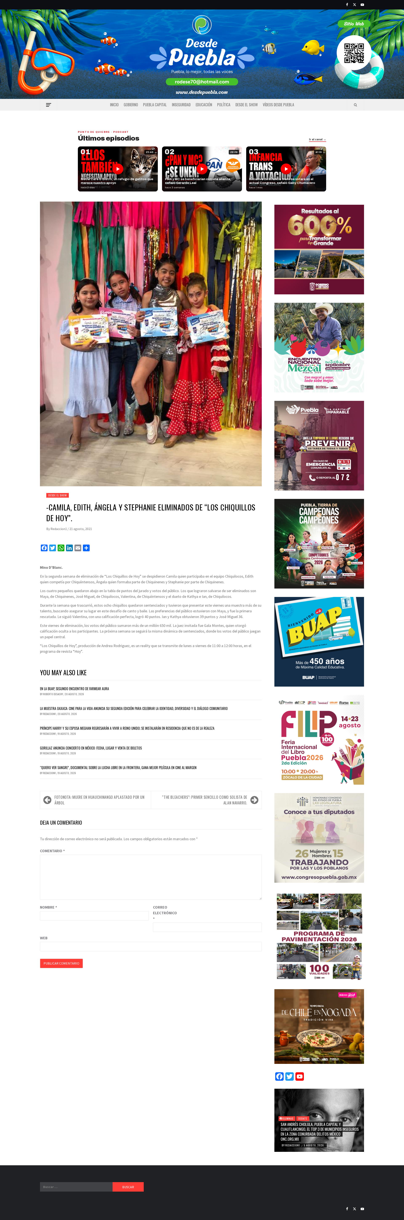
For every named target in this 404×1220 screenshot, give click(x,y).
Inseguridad (181, 104)
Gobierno (131, 104)
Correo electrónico (163, 913)
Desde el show (246, 104)
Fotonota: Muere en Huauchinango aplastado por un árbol (99, 799)
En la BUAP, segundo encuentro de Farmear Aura (74, 688)
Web (44, 938)
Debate (302, 1118)
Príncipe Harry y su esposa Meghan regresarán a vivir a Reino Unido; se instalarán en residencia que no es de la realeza (127, 728)
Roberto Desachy (53, 694)
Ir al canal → (317, 139)
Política (223, 104)
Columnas (287, 1118)
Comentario (52, 850)
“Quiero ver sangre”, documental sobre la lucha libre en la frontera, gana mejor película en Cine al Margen (118, 767)
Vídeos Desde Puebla (278, 104)
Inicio (114, 104)
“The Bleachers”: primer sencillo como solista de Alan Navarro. (204, 799)
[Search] (355, 104)
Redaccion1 (59, 529)
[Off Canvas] (48, 105)
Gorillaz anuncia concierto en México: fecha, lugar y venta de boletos (91, 748)
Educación (204, 104)
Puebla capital (155, 104)
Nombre (48, 907)
